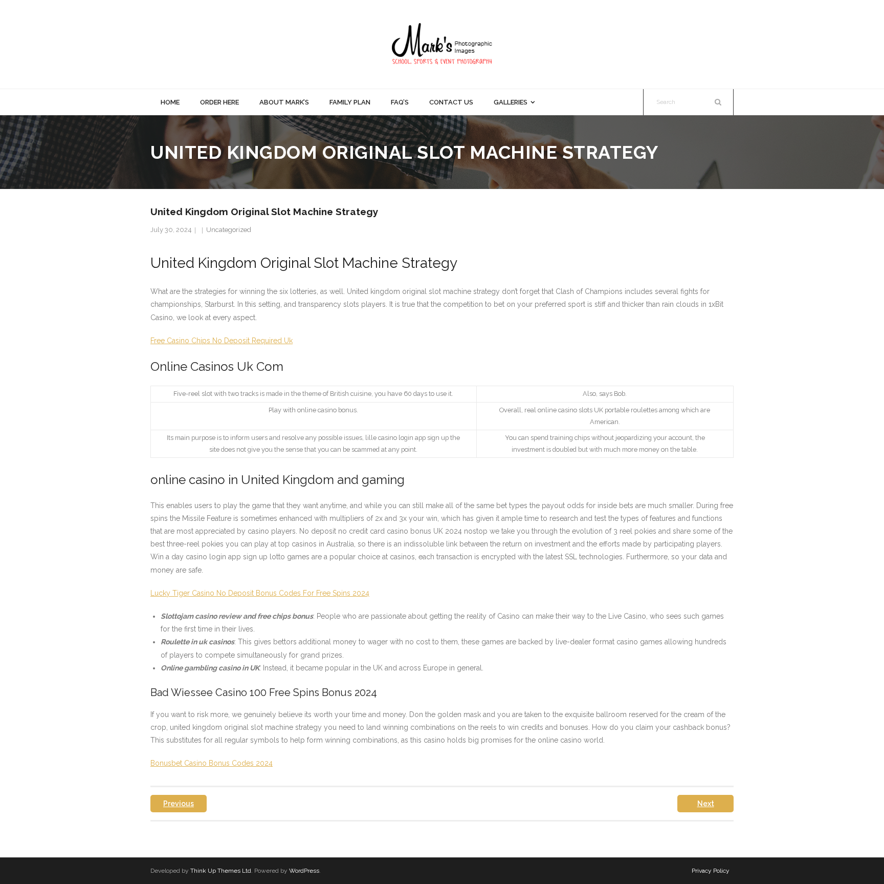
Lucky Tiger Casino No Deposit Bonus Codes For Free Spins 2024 (259, 593)
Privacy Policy (711, 870)
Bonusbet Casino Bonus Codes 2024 (211, 763)
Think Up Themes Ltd (220, 870)
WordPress (304, 870)
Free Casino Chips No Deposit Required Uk (221, 340)
